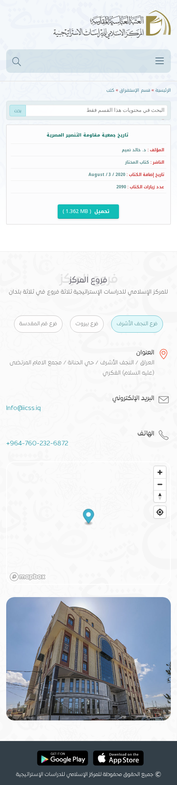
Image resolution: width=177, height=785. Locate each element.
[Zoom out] (160, 484)
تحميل (87, 211)
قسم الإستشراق (134, 90)
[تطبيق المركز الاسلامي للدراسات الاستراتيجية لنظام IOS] (118, 759)
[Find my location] (160, 512)
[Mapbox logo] (27, 576)
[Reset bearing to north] (160, 496)
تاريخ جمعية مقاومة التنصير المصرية (87, 135)
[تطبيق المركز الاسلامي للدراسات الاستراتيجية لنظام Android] (62, 759)
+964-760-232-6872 (37, 443)
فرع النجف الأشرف (137, 324)
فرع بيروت (86, 324)
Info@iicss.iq (23, 408)
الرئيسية (163, 90)
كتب (110, 90)
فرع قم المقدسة (38, 324)
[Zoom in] (160, 472)
